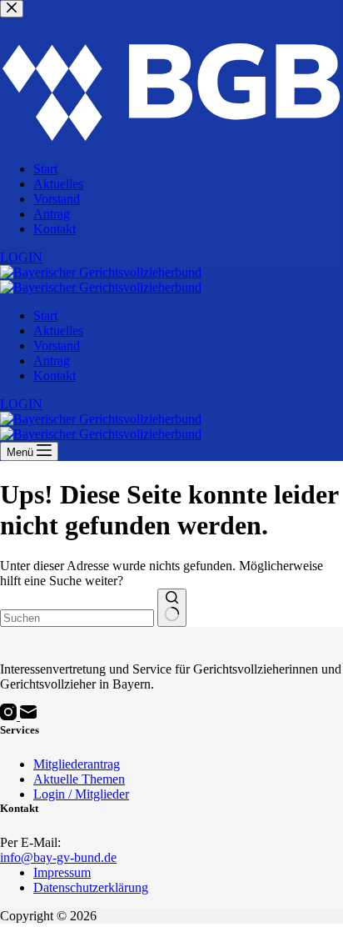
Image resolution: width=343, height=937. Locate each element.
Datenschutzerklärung (90, 887)
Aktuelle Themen (79, 779)
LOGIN (21, 404)
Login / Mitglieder (81, 794)
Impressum (62, 872)
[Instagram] (10, 716)
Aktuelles (58, 330)
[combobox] (77, 618)
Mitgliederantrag (76, 764)
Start (45, 315)
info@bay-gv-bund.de (58, 857)
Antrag (51, 360)
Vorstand (56, 345)
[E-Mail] (28, 716)
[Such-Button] (171, 608)
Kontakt (54, 375)
